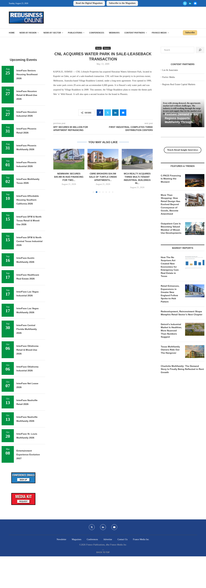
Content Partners (134, 33)
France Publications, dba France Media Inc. (106, 545)
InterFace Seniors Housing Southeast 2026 (27, 74)
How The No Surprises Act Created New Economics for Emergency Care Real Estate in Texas (170, 267)
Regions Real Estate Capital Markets (178, 84)
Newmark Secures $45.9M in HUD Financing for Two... (68, 176)
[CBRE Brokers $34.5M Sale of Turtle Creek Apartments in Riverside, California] (103, 159)
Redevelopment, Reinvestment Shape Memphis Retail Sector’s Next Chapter (181, 313)
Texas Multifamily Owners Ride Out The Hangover (170, 349)
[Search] (200, 50)
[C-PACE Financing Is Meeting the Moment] (194, 180)
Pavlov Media (168, 77)
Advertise (107, 539)
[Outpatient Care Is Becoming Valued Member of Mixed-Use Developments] (194, 228)
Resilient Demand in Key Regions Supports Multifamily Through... (182, 118)
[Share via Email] (123, 112)
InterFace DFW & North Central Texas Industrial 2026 (29, 241)
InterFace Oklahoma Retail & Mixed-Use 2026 (27, 350)
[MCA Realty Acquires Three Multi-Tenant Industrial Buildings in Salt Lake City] (137, 159)
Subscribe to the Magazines (122, 3)
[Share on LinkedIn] (115, 112)
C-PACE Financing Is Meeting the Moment (171, 178)
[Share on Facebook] (100, 112)
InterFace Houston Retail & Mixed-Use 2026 (26, 95)
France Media (159, 33)
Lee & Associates (170, 70)
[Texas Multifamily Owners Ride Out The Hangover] (194, 351)
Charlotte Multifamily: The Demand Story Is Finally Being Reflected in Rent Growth (182, 369)
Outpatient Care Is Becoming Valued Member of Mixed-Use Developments (171, 228)
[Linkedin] (190, 3)
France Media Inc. (141, 539)
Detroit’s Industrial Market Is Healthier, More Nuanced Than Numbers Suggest (171, 330)
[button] (57, 170)
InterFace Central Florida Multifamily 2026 (26, 329)
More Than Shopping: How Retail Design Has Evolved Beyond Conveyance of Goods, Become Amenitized (170, 204)
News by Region (28, 33)
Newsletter (61, 539)
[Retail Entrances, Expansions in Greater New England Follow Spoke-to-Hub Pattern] (194, 290)
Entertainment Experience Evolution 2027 (28, 454)
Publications (75, 33)
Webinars (114, 33)
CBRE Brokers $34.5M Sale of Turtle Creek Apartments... (103, 176)
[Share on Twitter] (107, 112)
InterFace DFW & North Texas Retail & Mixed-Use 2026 (29, 220)
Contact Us (122, 539)
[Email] (195, 3)
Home (12, 33)
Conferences (96, 33)
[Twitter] (185, 3)
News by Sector (52, 33)
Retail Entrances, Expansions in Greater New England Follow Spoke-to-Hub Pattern (170, 294)
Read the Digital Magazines (89, 3)
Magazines (76, 539)
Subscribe (190, 32)
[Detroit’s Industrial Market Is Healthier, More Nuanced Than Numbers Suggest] (194, 329)
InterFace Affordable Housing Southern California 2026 (27, 200)
